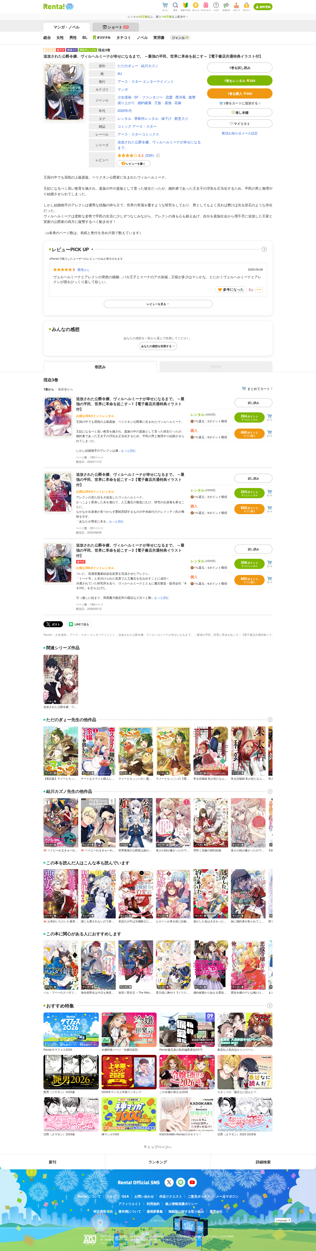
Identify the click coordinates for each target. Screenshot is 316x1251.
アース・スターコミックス (138, 134)
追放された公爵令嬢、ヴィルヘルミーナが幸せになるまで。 (159, 144)
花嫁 (177, 102)
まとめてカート (258, 388)
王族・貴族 (163, 102)
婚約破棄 (145, 102)
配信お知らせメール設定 (240, 133)
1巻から (48, 389)
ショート (118, 27)
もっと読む (128, 450)
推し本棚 (241, 112)
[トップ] (54, 6)
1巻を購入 (239, 93)
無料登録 (265, 7)
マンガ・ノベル (67, 27)
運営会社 (216, 1211)
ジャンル (178, 37)
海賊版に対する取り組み (186, 1211)
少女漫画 (124, 97)
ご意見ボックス (199, 1196)
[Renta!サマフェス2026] (69, 6)
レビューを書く (136, 163)
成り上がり (126, 102)
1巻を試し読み (240, 67)
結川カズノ (149, 65)
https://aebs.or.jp (109, 1243)
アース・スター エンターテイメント (146, 81)
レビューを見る (156, 304)
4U (120, 73)
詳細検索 (263, 1162)
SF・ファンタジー (148, 97)
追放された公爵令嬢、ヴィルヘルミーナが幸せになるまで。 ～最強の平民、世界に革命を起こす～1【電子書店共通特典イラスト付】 (130, 404)
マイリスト (242, 123)
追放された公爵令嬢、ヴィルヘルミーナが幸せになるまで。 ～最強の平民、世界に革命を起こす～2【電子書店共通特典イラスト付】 (130, 479)
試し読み (253, 403)
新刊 (52, 1162)
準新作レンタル (146, 118)
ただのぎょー (128, 65)
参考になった (233, 289)
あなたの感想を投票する (156, 346)
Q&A (125, 1196)
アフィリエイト (129, 1203)
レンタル (124, 118)
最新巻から (65, 389)
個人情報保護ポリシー (181, 1203)
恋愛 (169, 97)
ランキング (158, 1162)
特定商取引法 (103, 1211)
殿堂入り (181, 118)
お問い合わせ (144, 1196)
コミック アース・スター (137, 126)
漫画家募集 (155, 1211)
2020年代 (125, 110)
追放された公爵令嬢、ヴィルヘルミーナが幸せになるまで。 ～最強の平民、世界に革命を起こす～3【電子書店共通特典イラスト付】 (130, 550)
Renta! (47, 634)
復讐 (192, 97)
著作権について (129, 1211)
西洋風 (180, 97)
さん (83, 269)
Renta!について (89, 1196)
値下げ (166, 118)
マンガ (123, 89)
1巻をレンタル (239, 80)
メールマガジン (227, 1196)
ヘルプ (111, 1196)
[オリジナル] (102, 37)
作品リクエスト (170, 1196)
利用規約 (153, 1203)
